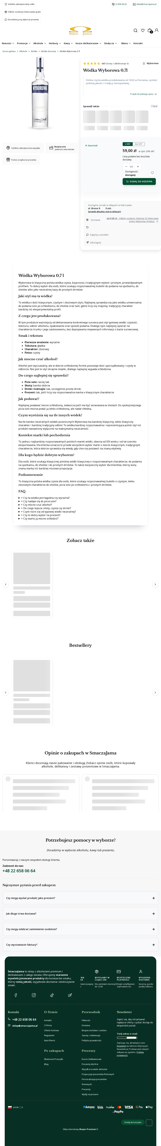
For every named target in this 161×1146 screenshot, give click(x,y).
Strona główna (9, 51)
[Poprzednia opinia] (6, 792)
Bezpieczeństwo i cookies (94, 1030)
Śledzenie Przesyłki (53, 1059)
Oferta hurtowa (51, 1030)
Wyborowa (152, 63)
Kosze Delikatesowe (91, 1059)
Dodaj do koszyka (141, 181)
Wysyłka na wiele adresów (94, 1069)
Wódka (34, 51)
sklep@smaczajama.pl (146, 4)
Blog (46, 1064)
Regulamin (49, 1035)
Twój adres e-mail (127, 1033)
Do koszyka (31, 613)
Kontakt (48, 1020)
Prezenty (86, 1089)
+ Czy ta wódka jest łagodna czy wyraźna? (45, 498)
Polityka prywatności (91, 1040)
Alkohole (23, 51)
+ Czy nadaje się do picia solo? (38, 501)
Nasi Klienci (49, 1040)
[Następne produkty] (155, 584)
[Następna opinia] (155, 792)
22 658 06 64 (121, 4)
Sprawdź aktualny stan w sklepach (104, 211)
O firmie (48, 1025)
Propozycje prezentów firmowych (98, 1074)
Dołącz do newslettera (131, 1037)
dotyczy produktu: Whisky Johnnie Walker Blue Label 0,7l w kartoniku (43, 803)
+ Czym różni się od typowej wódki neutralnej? (48, 511)
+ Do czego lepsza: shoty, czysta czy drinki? (46, 508)
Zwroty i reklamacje (91, 1035)
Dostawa (86, 1025)
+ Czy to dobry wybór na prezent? (40, 515)
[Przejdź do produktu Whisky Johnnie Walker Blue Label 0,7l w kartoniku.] (31, 687)
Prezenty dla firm (90, 1064)
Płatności (86, 1020)
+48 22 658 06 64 (19, 871)
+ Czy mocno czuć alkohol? (36, 504)
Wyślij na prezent (90, 1094)
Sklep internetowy (79, 1129)
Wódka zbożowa (48, 51)
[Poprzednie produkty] (6, 584)
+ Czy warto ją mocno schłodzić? (39, 518)
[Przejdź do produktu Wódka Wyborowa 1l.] (31, 580)
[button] (152, 172)
